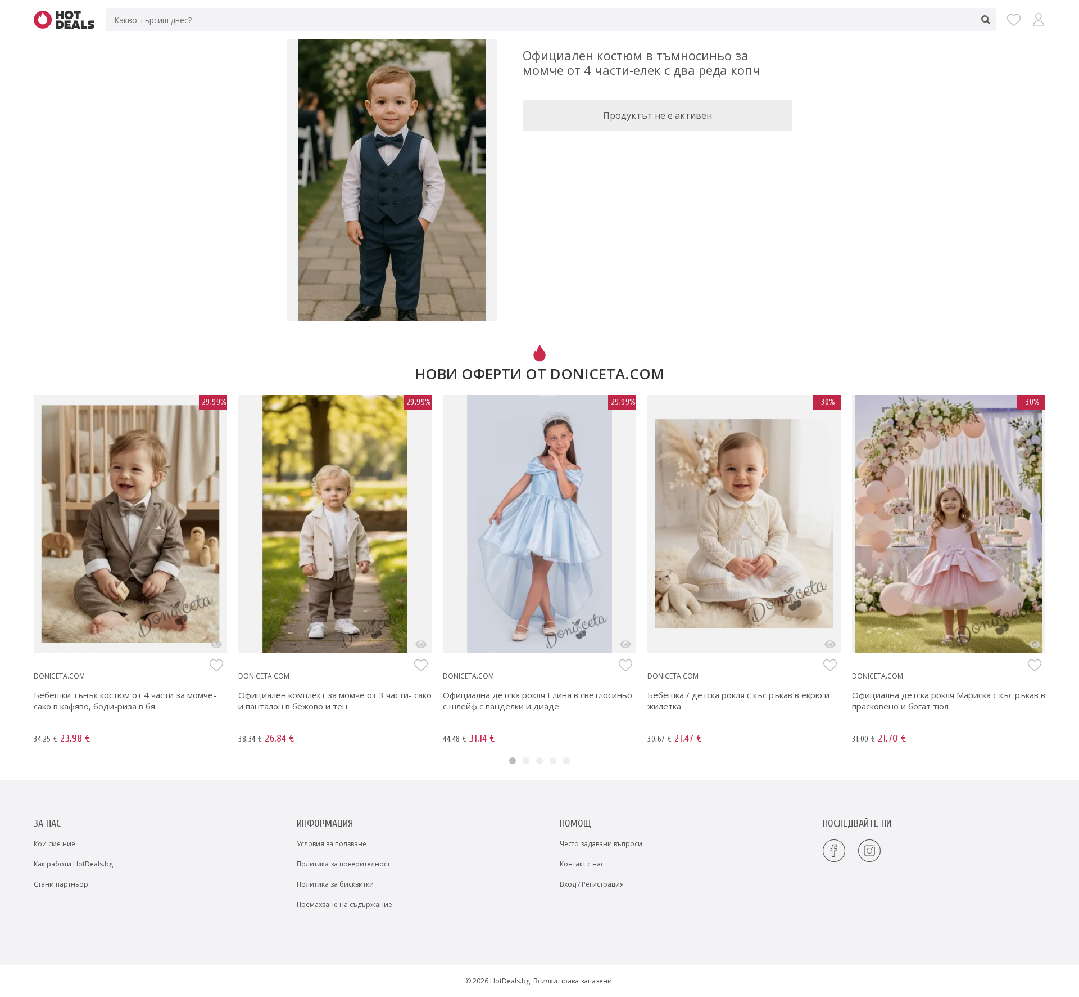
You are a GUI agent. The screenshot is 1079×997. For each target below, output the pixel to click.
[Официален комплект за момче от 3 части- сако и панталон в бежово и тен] (421, 644)
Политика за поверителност (343, 864)
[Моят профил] (1038, 19)
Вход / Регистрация (592, 884)
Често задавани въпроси (601, 843)
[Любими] (1014, 19)
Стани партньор (61, 884)
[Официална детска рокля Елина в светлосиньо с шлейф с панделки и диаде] (625, 644)
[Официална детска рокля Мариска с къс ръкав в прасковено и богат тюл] (1034, 644)
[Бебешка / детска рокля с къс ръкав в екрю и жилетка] (830, 644)
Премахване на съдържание (344, 904)
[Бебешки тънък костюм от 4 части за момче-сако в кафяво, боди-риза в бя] (216, 644)
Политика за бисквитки (335, 884)
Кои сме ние (54, 843)
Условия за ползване (331, 843)
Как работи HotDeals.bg (73, 864)
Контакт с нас (582, 864)
